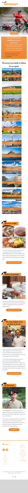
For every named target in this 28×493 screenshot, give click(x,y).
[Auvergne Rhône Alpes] (11, 68)
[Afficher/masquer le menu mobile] (25, 2)
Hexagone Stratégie (11, 473)
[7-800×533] (11, 148)
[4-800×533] (11, 108)
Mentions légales (18, 471)
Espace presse (5, 456)
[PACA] (11, 201)
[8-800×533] (11, 161)
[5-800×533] (11, 121)
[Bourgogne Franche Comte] (11, 82)
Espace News (5, 461)
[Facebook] (3, 449)
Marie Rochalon (17, 473)
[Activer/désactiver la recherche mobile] (22, 2)
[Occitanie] (11, 175)
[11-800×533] (11, 188)
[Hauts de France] (11, 135)
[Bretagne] (11, 95)
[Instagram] (7, 449)
